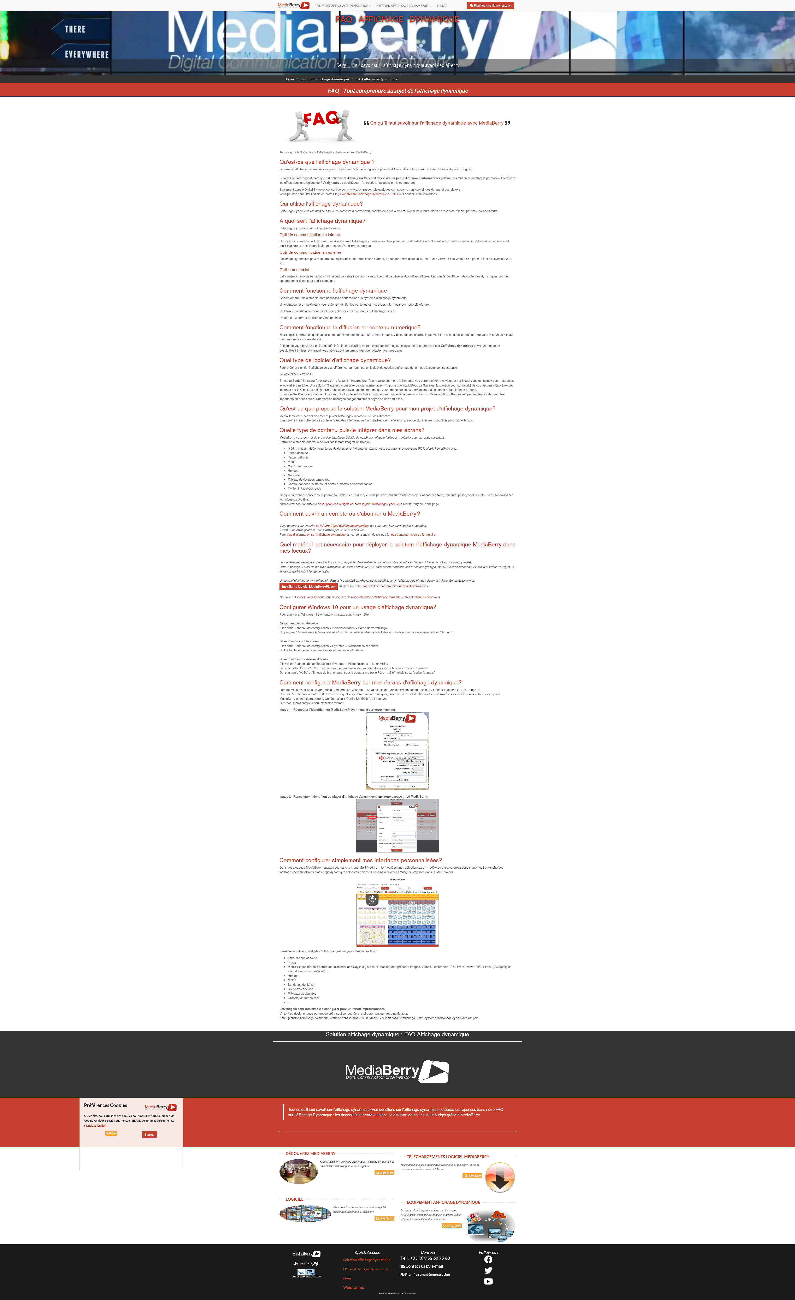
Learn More (386, 1173)
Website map (353, 1287)
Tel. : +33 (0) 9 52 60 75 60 (425, 1258)
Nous (442, 5)
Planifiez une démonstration (427, 1274)
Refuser (111, 1133)
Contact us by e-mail (424, 1266)
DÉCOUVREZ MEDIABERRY (310, 1153)
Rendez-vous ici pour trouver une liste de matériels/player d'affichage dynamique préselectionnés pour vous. (368, 597)
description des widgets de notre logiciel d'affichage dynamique (360, 504)
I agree (149, 1134)
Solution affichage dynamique (341, 5)
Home (289, 79)
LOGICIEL (294, 1199)
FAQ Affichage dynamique (377, 79)
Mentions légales (95, 1125)
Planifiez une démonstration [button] (492, 5)
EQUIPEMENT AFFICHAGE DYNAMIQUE (443, 1202)
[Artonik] (309, 1263)
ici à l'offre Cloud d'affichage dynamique (342, 525)
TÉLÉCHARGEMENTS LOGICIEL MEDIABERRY (448, 1156)
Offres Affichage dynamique (403, 5)
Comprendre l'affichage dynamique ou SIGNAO (372, 194)
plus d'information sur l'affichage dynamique (316, 534)
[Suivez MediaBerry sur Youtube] (488, 1283)
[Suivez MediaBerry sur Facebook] (488, 1261)
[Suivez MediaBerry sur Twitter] (488, 1272)
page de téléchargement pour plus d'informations (395, 586)
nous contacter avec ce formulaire (412, 534)
